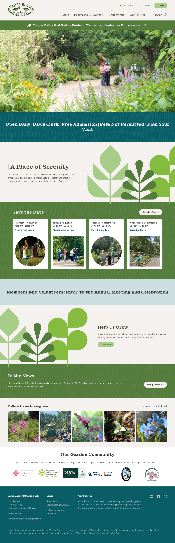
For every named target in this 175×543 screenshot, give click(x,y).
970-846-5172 (14, 513)
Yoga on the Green (24, 230)
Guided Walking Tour (63, 230)
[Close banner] (172, 22)
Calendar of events (151, 212)
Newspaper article (155, 385)
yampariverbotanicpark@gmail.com (25, 519)
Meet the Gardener (100, 230)
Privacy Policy (53, 501)
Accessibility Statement (58, 504)
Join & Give (106, 344)
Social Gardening (138, 230)
